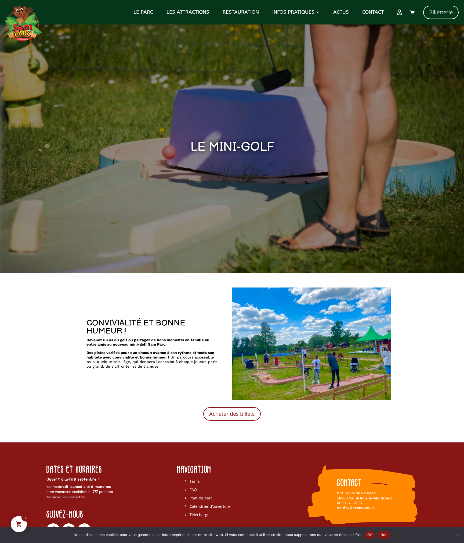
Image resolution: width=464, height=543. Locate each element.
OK (369, 535)
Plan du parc (201, 498)
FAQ (193, 490)
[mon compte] (400, 13)
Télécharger (200, 515)
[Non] (457, 535)
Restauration (241, 12)
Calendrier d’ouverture (210, 506)
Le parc (143, 12)
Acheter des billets (232, 413)
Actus (341, 12)
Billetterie (441, 12)
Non (384, 535)
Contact (373, 12)
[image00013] (311, 398)
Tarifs (195, 481)
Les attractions (187, 12)
